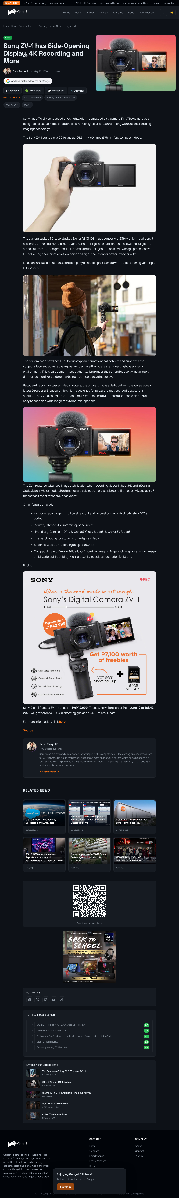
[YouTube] (54, 999)
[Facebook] (29, 999)
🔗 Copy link (77, 90)
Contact (139, 1150)
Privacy (139, 1155)
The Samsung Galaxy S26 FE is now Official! (65, 1071)
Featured (118, 12)
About (131, 12)
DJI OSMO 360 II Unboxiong (56, 1081)
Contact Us (147, 12)
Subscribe (65, 1186)
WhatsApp (33, 91)
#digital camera (32, 97)
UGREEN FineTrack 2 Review (51, 1030)
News (78, 12)
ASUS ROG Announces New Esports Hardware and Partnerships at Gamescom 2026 (91, 3)
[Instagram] (45, 999)
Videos (90, 12)
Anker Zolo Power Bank (54, 1114)
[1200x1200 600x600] (89, 982)
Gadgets (94, 1150)
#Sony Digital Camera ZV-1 (61, 97)
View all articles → (49, 771)
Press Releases (98, 1161)
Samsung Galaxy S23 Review (52, 1047)
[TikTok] (62, 999)
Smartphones (97, 1155)
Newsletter (168, 3)
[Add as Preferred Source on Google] (27, 81)
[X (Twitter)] (37, 999)
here (62, 722)
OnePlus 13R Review (47, 1041)
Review (103, 12)
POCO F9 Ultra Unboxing (55, 1103)
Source (28, 730)
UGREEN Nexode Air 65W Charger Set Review (61, 1024)
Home (66, 12)
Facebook (12, 91)
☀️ (172, 12)
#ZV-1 (27, 104)
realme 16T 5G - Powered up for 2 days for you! (67, 1092)
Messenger (56, 91)
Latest (156, 3)
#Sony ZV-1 (12, 104)
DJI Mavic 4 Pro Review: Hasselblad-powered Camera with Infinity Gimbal (75, 1036)
